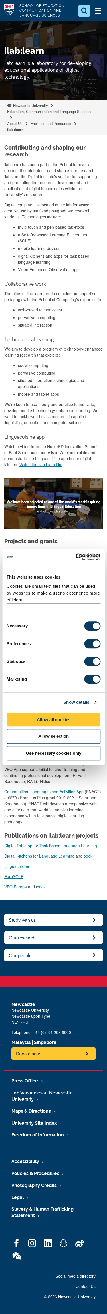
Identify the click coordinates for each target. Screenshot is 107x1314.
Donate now (28, 1053)
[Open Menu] (98, 11)
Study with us (22, 920)
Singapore (45, 1042)
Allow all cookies (53, 719)
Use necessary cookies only (53, 753)
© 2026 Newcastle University (70, 1296)
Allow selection (53, 736)
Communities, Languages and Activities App (44, 791)
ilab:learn (15, 129)
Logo (9, 10)
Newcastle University (30, 105)
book (88, 856)
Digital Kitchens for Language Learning (39, 856)
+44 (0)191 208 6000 (52, 1032)
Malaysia (21, 1042)
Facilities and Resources (51, 123)
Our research (22, 937)
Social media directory (76, 1276)
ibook (41, 887)
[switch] (92, 643)
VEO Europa (15, 887)
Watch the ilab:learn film (40, 464)
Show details (76, 702)
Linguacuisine (16, 866)
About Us (15, 123)
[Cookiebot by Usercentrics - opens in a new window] (76, 557)
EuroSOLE (13, 876)
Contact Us (86, 1286)
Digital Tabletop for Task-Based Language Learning (50, 845)
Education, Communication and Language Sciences (49, 111)
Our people (20, 955)
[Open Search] (84, 11)
